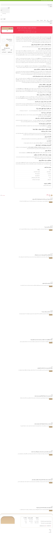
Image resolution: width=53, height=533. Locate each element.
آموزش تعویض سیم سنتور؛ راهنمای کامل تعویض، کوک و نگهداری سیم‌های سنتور (42, 479)
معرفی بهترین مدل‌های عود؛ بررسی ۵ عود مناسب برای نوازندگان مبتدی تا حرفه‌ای (41, 451)
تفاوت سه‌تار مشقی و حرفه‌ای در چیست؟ (47, 311)
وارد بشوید (44, 185)
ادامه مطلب (50, 202)
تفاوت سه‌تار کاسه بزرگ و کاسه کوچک (47, 283)
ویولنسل (25, 88)
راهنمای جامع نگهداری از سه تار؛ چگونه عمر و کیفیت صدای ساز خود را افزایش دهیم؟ (41, 339)
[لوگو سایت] (51, 2)
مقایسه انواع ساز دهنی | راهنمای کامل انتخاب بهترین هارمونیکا (44, 507)
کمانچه (40, 79)
